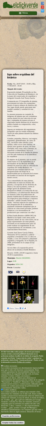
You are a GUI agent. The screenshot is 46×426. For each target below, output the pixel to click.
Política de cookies (24, 362)
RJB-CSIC (19, 264)
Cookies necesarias (10, 366)
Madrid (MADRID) (23, 258)
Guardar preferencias (11, 416)
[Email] (42, 10)
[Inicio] (20, 10)
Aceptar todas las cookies (12, 423)
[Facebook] (42, 3)
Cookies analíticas (10, 390)
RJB (14, 261)
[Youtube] (42, 7)
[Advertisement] (23, 44)
